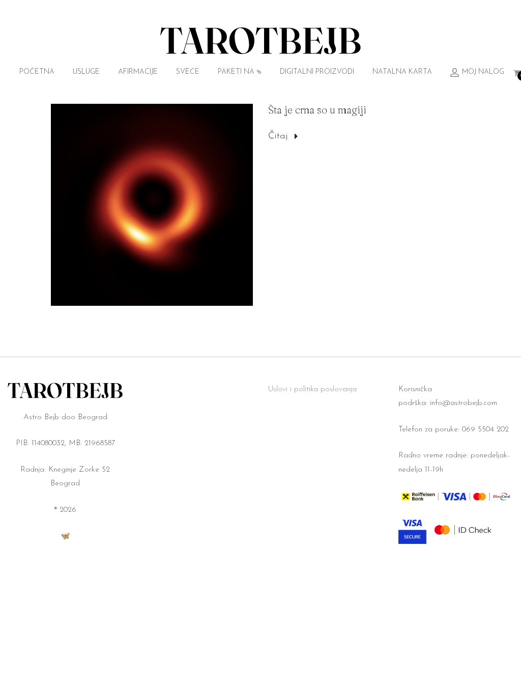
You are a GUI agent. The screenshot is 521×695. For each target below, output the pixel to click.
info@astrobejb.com (463, 403)
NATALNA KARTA (402, 72)
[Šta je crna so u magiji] (152, 205)
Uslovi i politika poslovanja (312, 389)
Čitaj (277, 136)
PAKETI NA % (240, 72)
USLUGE (86, 72)
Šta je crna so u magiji (317, 109)
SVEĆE (187, 72)
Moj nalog (483, 72)
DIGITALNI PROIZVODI (317, 72)
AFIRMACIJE (138, 72)
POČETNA (36, 72)
